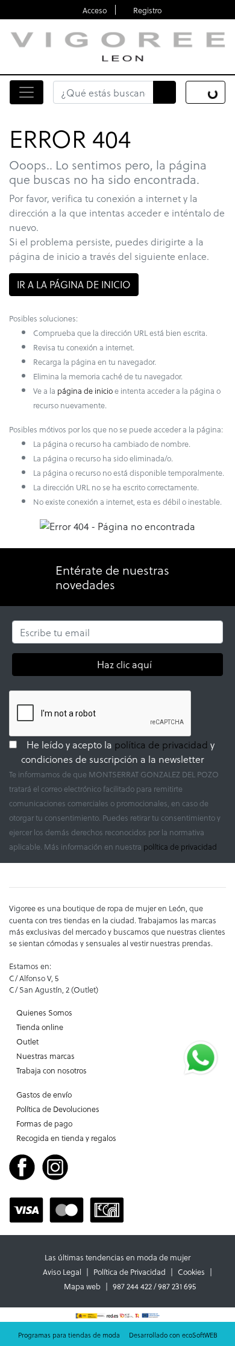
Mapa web (82, 1286)
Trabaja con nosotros (51, 1070)
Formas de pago (44, 1123)
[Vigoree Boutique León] (117, 45)
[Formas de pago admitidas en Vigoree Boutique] (66, 1208)
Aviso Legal (62, 1271)
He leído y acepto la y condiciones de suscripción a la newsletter (123, 752)
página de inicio (85, 390)
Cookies (191, 1271)
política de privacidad (161, 744)
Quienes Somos (44, 1012)
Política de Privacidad (129, 1271)
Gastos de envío (44, 1094)
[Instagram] (55, 1165)
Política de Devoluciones (57, 1108)
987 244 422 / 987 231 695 (154, 1286)
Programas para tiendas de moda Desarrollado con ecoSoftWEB (118, 1335)
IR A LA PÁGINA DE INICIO (74, 284)
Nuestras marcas (45, 1055)
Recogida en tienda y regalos (66, 1137)
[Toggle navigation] (26, 92)
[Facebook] (22, 1165)
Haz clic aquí (124, 664)
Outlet (27, 1041)
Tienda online (39, 1026)
